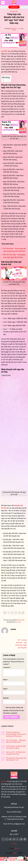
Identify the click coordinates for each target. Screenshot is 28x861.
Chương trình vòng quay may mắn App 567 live (16, 759)
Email (5, 689)
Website (6, 698)
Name (5, 680)
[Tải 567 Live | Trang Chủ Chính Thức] (14, 2)
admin (14, 30)
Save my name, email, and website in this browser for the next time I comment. (13, 710)
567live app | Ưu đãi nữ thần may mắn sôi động (16, 747)
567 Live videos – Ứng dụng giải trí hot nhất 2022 (16, 741)
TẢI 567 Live (14, 7)
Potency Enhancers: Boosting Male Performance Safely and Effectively (16, 734)
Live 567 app (5, 51)
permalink (18, 622)
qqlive (15, 853)
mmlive (16, 848)
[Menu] (3, 2)
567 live (4, 781)
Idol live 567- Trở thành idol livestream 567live (15, 753)
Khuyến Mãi (14, 11)
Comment (7, 667)
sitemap (14, 843)
